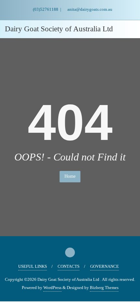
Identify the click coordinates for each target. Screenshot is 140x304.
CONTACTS (68, 266)
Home (70, 176)
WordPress (52, 287)
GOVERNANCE (104, 266)
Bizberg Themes (104, 287)
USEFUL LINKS (32, 266)
